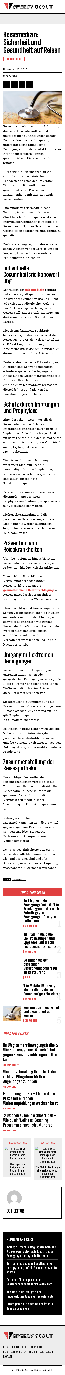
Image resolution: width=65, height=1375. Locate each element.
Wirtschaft (31, 951)
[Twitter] (14, 84)
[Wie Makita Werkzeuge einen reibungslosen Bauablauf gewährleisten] (12, 992)
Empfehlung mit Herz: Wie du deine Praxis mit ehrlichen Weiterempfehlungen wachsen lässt (30, 1098)
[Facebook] (6, 84)
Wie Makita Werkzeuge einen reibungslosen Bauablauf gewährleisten (42, 989)
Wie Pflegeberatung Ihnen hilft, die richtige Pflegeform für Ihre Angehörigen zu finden (29, 1076)
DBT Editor (15, 1211)
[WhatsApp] (29, 84)
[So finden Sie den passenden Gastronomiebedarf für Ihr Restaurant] (12, 966)
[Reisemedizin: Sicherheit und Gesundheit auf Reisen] (12, 1013)
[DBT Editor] (14, 1198)
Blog (27, 977)
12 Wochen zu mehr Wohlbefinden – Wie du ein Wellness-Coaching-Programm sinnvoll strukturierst (29, 1120)
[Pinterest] (22, 84)
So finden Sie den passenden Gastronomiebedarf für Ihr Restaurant (41, 966)
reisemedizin (34, 290)
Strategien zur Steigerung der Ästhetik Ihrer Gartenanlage (17, 1169)
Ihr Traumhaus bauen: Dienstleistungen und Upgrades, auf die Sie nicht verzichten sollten (41, 940)
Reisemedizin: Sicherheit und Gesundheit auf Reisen (42, 1011)
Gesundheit (31, 926)
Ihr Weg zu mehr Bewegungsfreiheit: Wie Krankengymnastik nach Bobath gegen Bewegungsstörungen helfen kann (41, 910)
